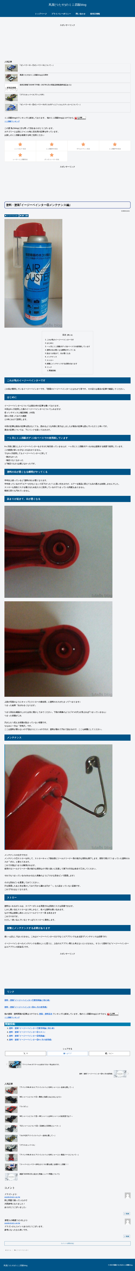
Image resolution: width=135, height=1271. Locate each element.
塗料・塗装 (25, 215)
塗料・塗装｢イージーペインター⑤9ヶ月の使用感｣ (25, 1007)
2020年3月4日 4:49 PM (12, 1223)
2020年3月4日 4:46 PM (12, 1197)
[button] (109, 1053)
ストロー (50, 360)
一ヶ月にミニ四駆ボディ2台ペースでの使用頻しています (68, 346)
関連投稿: (52, 370)
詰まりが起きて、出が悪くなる (58, 353)
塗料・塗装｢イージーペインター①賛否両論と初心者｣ (27, 1000)
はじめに (50, 343)
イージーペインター (12, 215)
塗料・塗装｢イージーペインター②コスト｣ (27, 1032)
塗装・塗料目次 (45, 1014)
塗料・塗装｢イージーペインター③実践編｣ (27, 1036)
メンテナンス (52, 357)
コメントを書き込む (67, 1243)
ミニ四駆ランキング (12, 121)
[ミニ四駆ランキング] (80, 118)
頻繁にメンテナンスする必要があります (62, 364)
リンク (49, 367)
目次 (64, 335)
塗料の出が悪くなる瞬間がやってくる (61, 350)
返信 (127, 1213)
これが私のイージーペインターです (60, 340)
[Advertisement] (67, 42)
